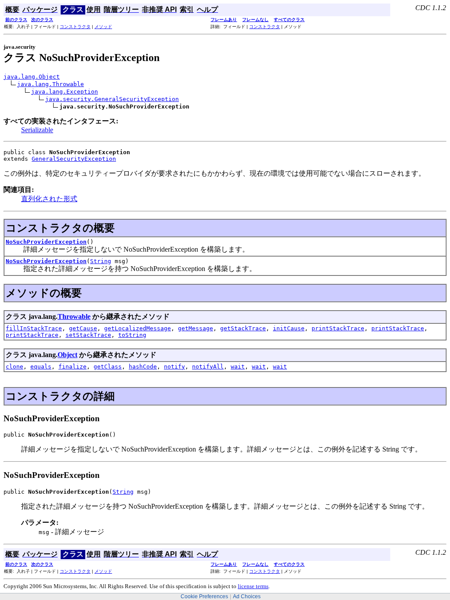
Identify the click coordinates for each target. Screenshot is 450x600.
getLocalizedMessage (137, 328)
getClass (108, 366)
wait (238, 366)
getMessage (195, 328)
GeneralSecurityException (74, 158)
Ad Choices (247, 596)
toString (132, 335)
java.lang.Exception (64, 91)
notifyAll (208, 366)
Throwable (74, 316)
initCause (289, 328)
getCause (83, 328)
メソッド (103, 26)
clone (14, 366)
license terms (253, 586)
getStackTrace (243, 328)
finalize (72, 366)
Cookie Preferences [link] (204, 596)
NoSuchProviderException (46, 242)
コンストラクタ (75, 26)
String (100, 261)
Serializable (37, 130)
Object (67, 354)
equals (40, 366)
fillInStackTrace (34, 328)
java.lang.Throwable (50, 84)
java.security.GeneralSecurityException (112, 99)
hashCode (143, 366)
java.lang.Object (32, 76)
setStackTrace (88, 335)
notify (174, 366)
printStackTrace (338, 328)
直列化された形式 (49, 198)
